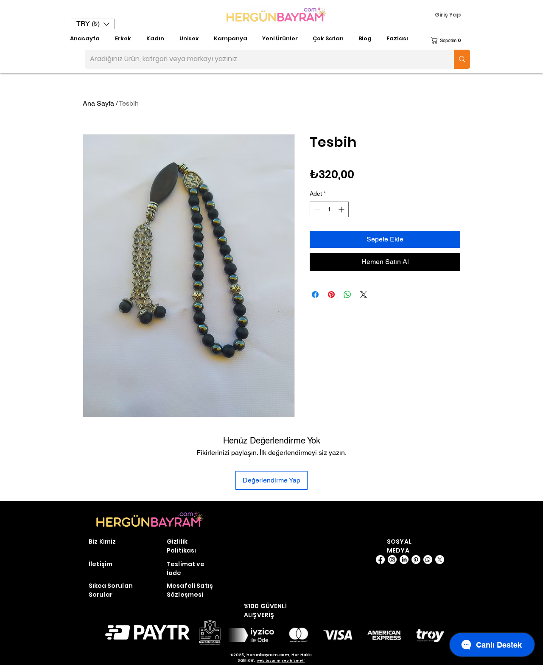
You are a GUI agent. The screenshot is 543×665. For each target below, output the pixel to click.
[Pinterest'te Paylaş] (331, 294)
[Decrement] (316, 209)
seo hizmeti (293, 660)
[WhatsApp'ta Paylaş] (347, 294)
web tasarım (269, 660)
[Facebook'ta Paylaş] (315, 294)
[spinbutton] (329, 209)
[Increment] (342, 209)
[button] (93, 24)
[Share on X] (363, 294)
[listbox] (93, 24)
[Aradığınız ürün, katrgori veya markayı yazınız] (462, 59)
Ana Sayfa (98, 103)
